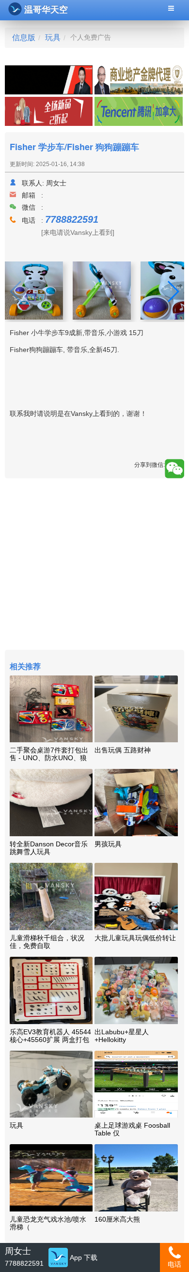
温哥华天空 (46, 10)
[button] (172, 291)
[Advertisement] (94, 565)
